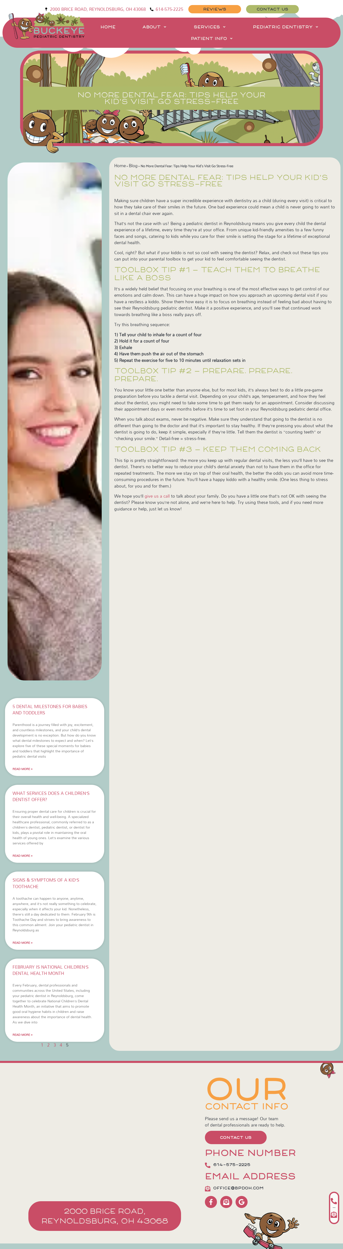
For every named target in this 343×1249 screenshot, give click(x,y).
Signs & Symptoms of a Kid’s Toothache (46, 885)
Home (108, 27)
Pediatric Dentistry (283, 27)
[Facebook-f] (211, 1203)
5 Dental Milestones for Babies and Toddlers (50, 711)
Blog (133, 165)
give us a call (157, 496)
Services (207, 27)
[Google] (242, 1203)
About (151, 27)
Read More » (23, 770)
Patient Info (209, 38)
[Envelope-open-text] (226, 1203)
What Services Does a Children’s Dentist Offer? (51, 798)
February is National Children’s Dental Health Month (51, 971)
